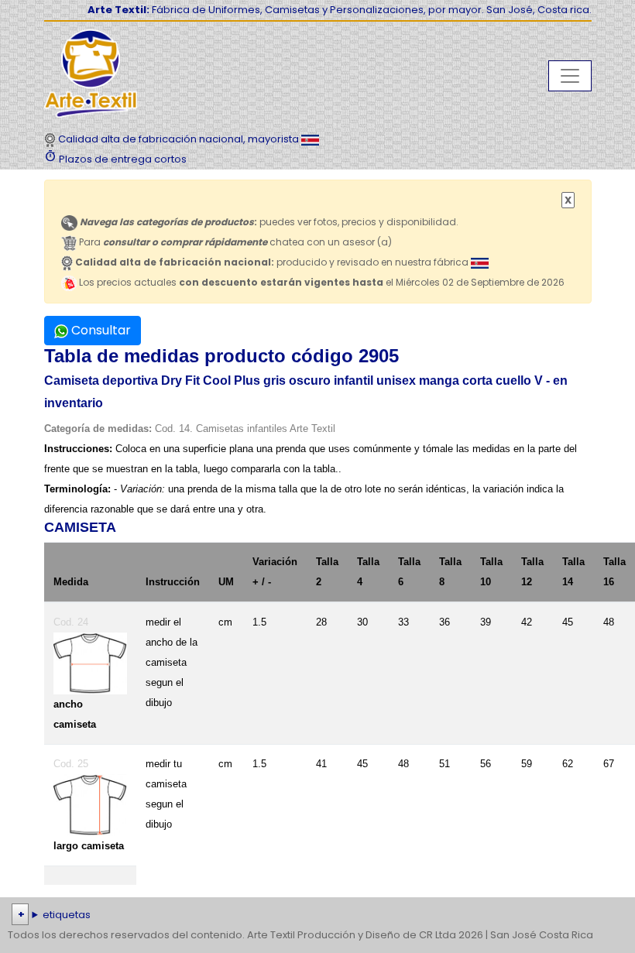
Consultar (99, 330)
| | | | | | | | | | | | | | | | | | (315, 916)
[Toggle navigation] (570, 75)
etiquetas (67, 914)
